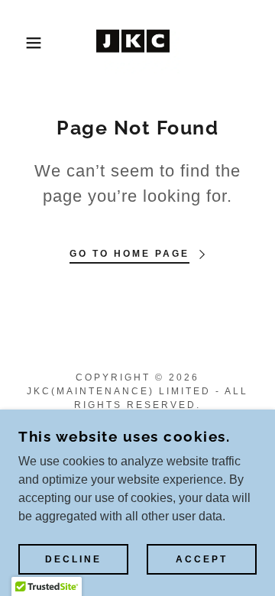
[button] (22, 43)
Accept (202, 559)
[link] (137, 42)
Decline (73, 559)
